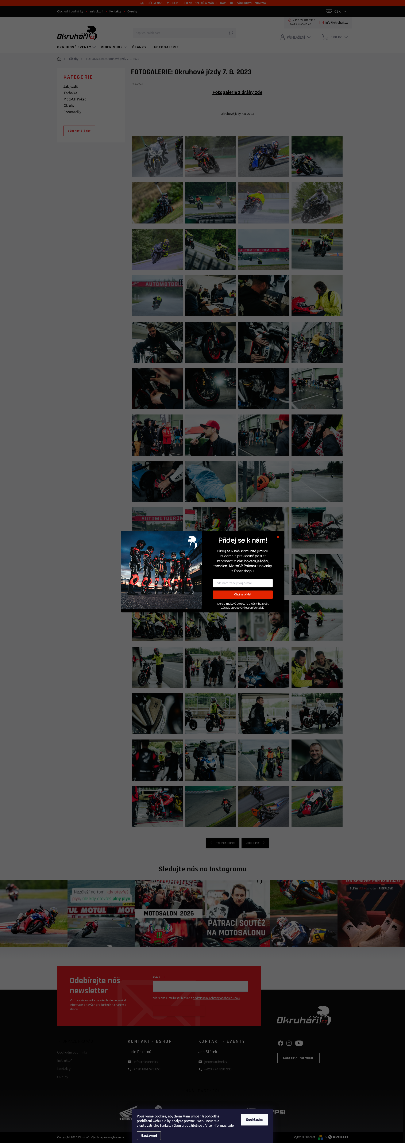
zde (231, 1125)
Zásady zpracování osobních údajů (243, 607)
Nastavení (149, 1136)
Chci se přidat (242, 594)
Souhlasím (254, 1119)
